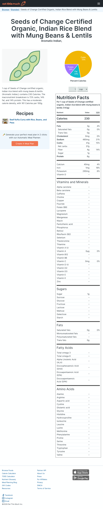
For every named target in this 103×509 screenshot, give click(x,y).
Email (7, 501)
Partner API (41, 470)
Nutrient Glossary (9, 479)
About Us (41, 473)
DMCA (39, 485)
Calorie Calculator (9, 473)
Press (39, 476)
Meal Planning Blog (9, 482)
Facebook (9, 495)
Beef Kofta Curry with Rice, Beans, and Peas (28, 121)
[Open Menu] (98, 3)
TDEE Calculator (8, 476)
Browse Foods (7, 470)
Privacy (40, 482)
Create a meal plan (25, 143)
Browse (5, 9)
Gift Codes (6, 485)
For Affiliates (42, 479)
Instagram (9, 498)
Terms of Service (44, 488)
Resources (6, 488)
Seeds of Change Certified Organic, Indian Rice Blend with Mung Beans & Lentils (51, 28)
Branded (15, 9)
